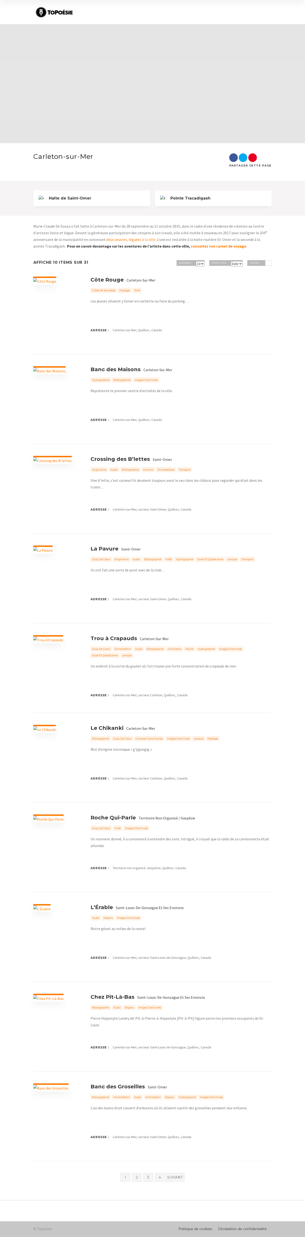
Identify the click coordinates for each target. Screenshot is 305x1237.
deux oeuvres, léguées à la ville (130, 239)
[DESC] (268, 263)
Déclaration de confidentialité (242, 1229)
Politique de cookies (195, 1229)
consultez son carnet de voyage (218, 246)
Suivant (175, 1177)
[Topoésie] (54, 12)
